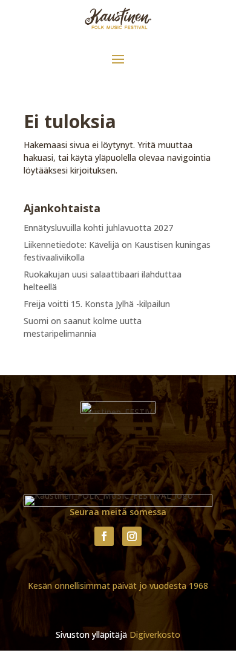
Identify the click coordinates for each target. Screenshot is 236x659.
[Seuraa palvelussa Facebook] (104, 536)
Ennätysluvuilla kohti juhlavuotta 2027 (98, 227)
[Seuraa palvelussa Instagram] (132, 536)
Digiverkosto (154, 634)
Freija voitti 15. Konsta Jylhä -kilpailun (97, 304)
